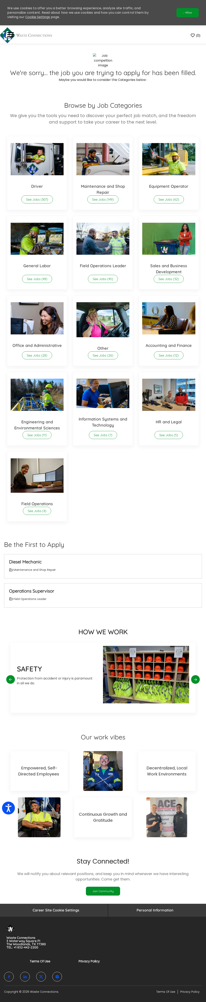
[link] (103, 891)
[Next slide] (195, 679)
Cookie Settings (37, 17)
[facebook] (9, 976)
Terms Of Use (40, 961)
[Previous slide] (10, 679)
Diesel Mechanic (25, 562)
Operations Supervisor (31, 591)
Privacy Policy (89, 961)
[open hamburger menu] (10, 35)
